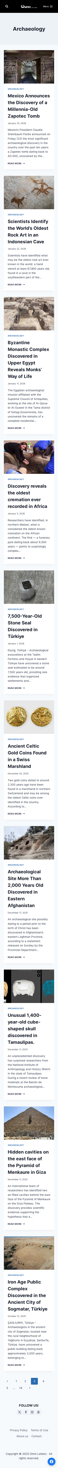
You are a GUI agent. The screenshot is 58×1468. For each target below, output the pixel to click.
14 (20, 1388)
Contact (36, 1436)
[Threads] (38, 1412)
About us (22, 1436)
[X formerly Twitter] (19, 1412)
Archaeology (16, 89)
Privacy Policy (19, 1430)
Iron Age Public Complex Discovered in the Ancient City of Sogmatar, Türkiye (28, 1295)
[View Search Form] (7, 6)
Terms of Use (39, 1430)
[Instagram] (32, 1412)
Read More (16, 163)
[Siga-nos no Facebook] (51, 1461)
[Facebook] (26, 1412)
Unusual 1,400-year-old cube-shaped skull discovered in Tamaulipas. (24, 1028)
